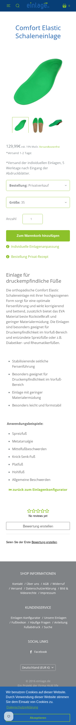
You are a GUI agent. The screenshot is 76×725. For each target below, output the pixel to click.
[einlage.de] (38, 5)
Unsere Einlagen (55, 618)
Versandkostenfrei (49, 146)
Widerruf (58, 584)
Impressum (48, 593)
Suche (48, 627)
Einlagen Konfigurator (25, 618)
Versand (16, 588)
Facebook (40, 652)
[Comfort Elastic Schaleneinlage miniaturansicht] (38, 125)
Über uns (33, 584)
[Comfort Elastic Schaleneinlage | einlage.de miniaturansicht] (20, 125)
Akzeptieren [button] (38, 717)
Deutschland (36, 667)
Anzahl (11, 219)
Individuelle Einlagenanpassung (35, 246)
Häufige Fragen (40, 622)
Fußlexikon (19, 622)
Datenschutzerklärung (41, 588)
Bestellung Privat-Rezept (29, 256)
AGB (46, 584)
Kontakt (17, 584)
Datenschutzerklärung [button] (22, 707)
